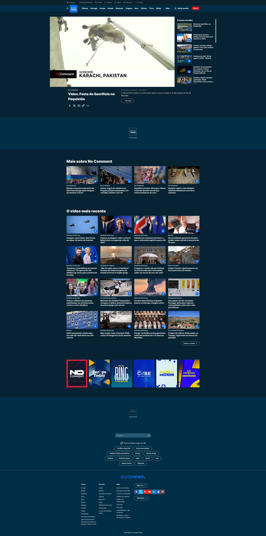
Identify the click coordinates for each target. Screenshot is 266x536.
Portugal (94, 8)
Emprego (119, 507)
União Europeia (124, 458)
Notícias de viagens (107, 265)
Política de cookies (122, 496)
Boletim (101, 491)
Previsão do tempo (105, 493)
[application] (112, 52)
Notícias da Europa (73, 235)
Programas (84, 514)
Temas (83, 484)
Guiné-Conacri (173, 265)
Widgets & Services (105, 505)
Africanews (102, 508)
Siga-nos (102, 499)
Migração (141, 463)
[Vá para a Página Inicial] (73, 8)
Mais (118, 484)
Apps (100, 502)
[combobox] (147, 2)
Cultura (144, 8)
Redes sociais (127, 463)
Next (136, 8)
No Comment (71, 185)
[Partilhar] (79, 105)
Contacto (119, 504)
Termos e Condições (123, 493)
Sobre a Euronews (122, 488)
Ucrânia (110, 458)
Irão (157, 458)
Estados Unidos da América (119, 453)
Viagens (129, 8)
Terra (151, 8)
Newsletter (141, 498)
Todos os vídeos (189, 343)
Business (119, 8)
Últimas (85, 8)
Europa (102, 8)
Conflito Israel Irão (123, 448)
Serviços (102, 484)
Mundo (110, 8)
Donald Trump (151, 453)
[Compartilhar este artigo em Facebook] (69, 105)
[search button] (136, 2)
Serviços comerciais (123, 491)
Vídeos (83, 511)
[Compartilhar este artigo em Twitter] (74, 105)
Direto (195, 8)
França (137, 453)
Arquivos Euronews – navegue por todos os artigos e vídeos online (88, 522)
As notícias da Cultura (108, 298)
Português (71, 2)
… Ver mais (127, 101)
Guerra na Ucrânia (142, 448)
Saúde (158, 8)
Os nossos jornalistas (88, 516)
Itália (137, 458)
